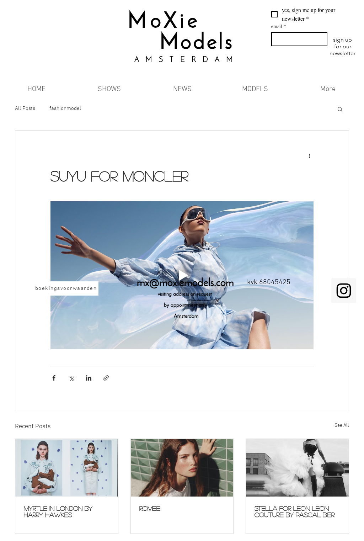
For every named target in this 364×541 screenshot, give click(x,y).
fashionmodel (65, 108)
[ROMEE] (182, 468)
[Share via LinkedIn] (88, 378)
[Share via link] (106, 378)
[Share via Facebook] (53, 378)
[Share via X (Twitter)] (71, 378)
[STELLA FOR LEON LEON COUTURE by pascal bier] (297, 468)
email (278, 26)
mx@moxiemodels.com (185, 283)
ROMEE (149, 508)
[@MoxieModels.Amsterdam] (343, 290)
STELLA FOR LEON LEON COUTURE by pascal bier (294, 511)
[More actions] (309, 156)
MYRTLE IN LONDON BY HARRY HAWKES (58, 511)
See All (341, 426)
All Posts (25, 108)
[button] (340, 109)
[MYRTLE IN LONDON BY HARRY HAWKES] (66, 468)
